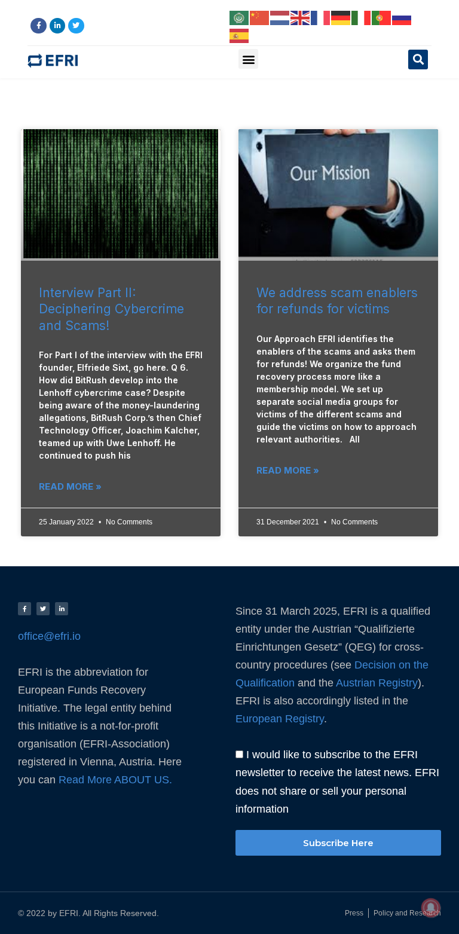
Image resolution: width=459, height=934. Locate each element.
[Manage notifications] (430, 907)
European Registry (279, 718)
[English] (300, 16)
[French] (321, 16)
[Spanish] (240, 34)
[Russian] (402, 16)
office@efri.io (49, 636)
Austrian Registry (377, 682)
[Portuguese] (382, 16)
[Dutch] (280, 16)
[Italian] (361, 16)
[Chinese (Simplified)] (260, 16)
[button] (248, 59)
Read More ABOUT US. (117, 780)
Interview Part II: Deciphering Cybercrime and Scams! (111, 309)
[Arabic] (240, 16)
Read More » (70, 486)
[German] (341, 16)
